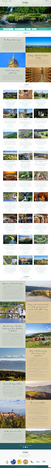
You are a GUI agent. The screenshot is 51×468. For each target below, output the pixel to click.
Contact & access (37, 5)
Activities (22, 5)
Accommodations (17, 5)
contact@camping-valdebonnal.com (25, 455)
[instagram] (11, 1)
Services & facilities (27, 5)
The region (32, 5)
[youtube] (25, 447)
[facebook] (8, 1)
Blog (42, 5)
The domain (11, 5)
